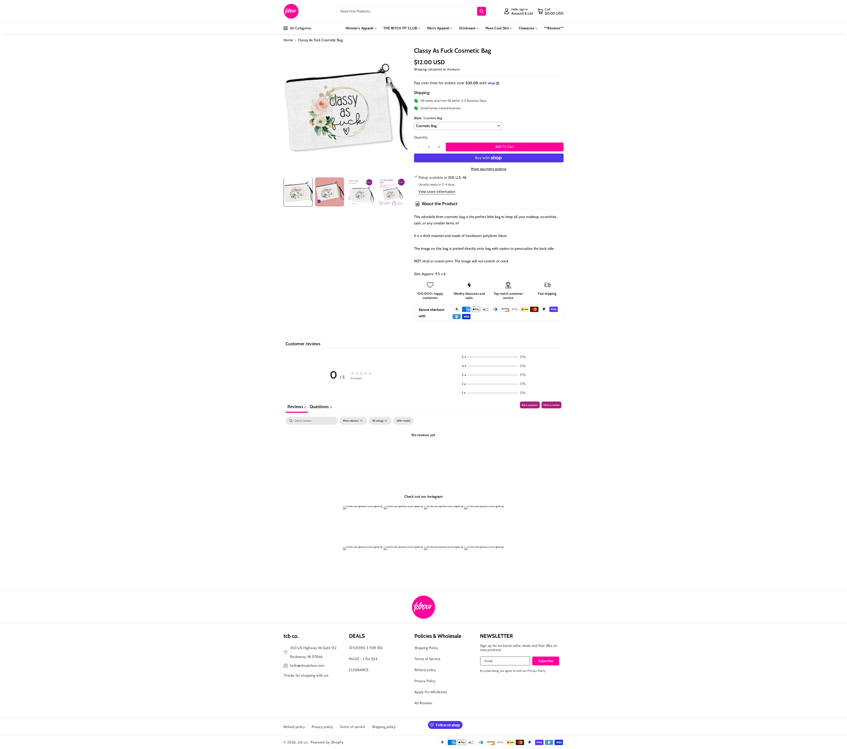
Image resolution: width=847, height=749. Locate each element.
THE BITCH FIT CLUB (400, 28)
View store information (436, 192)
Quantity (421, 137)
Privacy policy (322, 727)
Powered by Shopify (327, 742)
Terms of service (352, 727)
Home (288, 40)
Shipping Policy (426, 648)
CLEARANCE (359, 670)
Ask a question (530, 405)
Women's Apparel (359, 28)
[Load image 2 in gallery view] (329, 191)
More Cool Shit (497, 28)
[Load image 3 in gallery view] (360, 191)
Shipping (420, 69)
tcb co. (303, 742)
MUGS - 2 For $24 (363, 659)
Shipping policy (384, 727)
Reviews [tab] (296, 406)
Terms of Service (427, 659)
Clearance (526, 28)
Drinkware (467, 28)
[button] (550, 11)
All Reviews (423, 703)
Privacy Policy (425, 681)
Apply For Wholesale (430, 692)
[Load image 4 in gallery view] (392, 191)
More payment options (488, 169)
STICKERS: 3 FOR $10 (366, 648)
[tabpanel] (423, 450)
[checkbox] (403, 421)
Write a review (551, 405)
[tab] (321, 407)
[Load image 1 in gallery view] (298, 191)
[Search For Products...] (481, 11)
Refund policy (425, 670)
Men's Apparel (438, 28)
